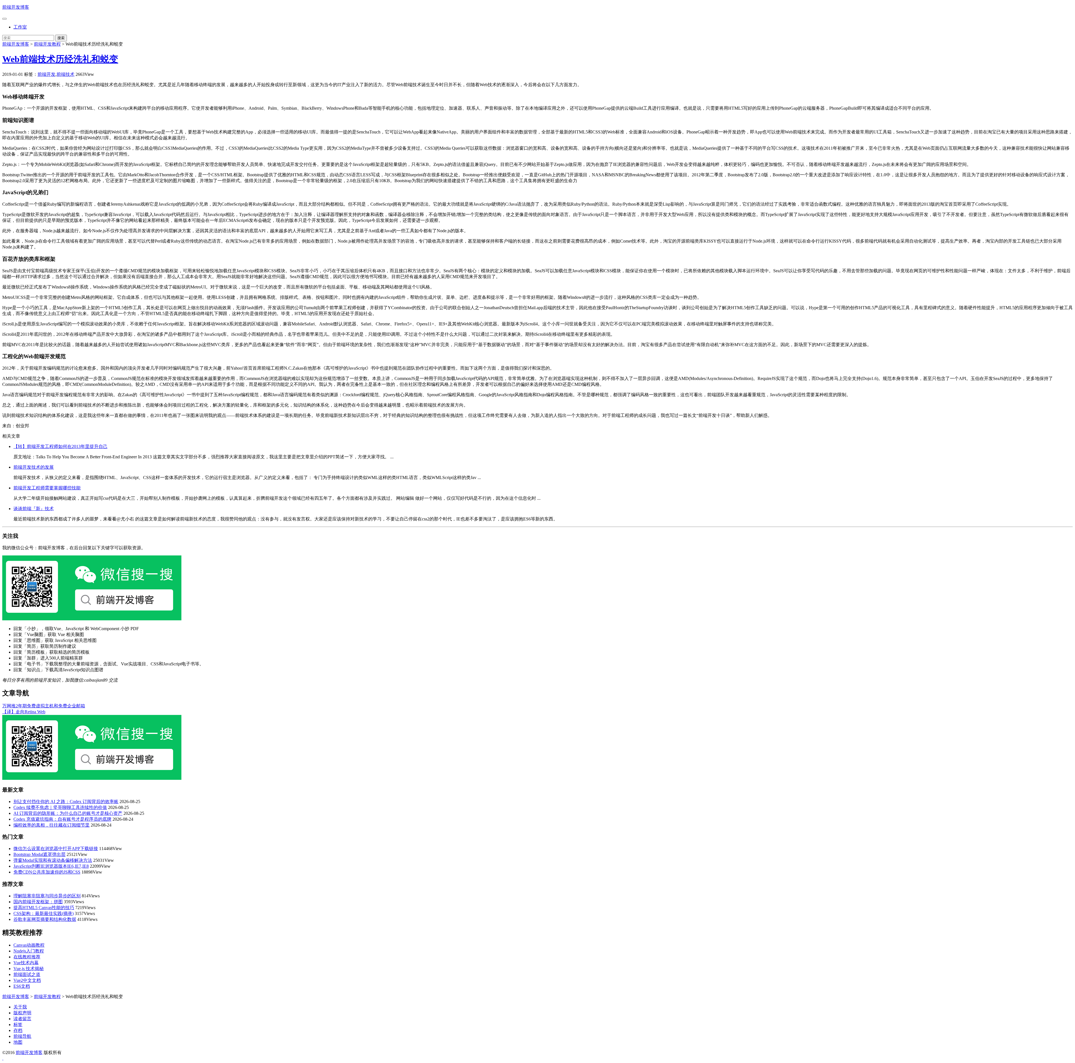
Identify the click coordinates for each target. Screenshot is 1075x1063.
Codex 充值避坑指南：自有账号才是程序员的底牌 (62, 819)
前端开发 (46, 74)
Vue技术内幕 (26, 962)
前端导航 (22, 1036)
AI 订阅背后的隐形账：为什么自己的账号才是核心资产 (67, 813)
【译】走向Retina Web (23, 711)
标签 (17, 1024)
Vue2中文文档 (27, 980)
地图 (17, 1042)
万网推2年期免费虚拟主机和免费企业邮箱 (43, 705)
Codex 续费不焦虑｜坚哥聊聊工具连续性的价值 (60, 807)
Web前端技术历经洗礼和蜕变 (60, 59)
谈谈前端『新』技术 (33, 508)
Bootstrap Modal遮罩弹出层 (39, 854)
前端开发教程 (47, 44)
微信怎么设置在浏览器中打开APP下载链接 (55, 848)
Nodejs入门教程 (28, 951)
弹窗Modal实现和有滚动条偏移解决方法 (52, 860)
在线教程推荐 (26, 956)
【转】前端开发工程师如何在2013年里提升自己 (60, 446)
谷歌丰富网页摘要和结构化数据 (44, 919)
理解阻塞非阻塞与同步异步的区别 (47, 895)
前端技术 (65, 74)
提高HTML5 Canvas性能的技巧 (43, 907)
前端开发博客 (15, 7)
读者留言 (22, 1018)
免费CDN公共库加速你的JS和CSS (46, 872)
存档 (17, 1030)
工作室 (20, 27)
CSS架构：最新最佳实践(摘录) (43, 913)
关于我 (20, 1007)
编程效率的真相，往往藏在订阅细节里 (51, 825)
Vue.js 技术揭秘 (28, 968)
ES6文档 (21, 986)
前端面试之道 (26, 974)
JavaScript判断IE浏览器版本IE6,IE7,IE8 (51, 866)
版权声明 (22, 1012)
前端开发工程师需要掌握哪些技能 (47, 487)
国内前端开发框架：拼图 (38, 901)
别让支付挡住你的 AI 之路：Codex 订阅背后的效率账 (65, 801)
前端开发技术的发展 (33, 467)
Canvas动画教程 (29, 945)
